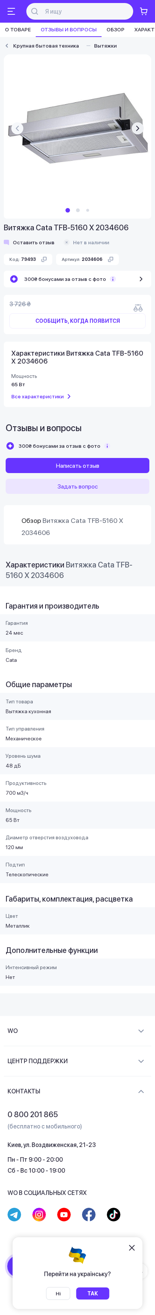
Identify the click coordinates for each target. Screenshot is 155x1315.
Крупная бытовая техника (46, 46)
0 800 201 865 (33, 1114)
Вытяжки (105, 46)
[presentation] (17, 128)
